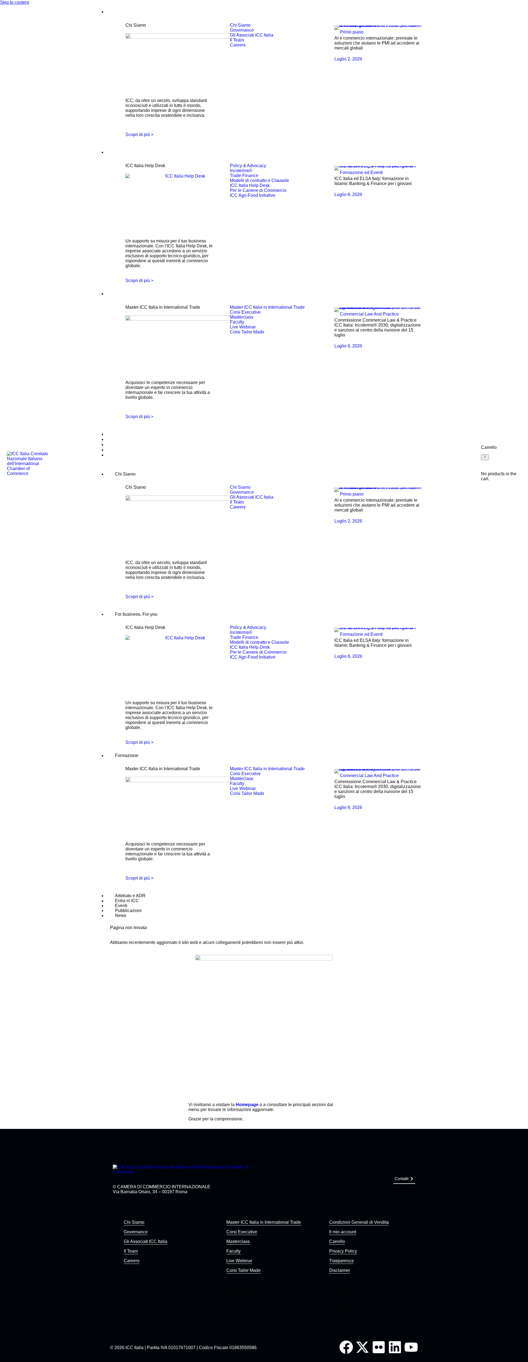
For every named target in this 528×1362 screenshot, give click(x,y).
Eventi (111, 445)
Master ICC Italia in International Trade (263, 1222)
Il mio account (342, 1232)
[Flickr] (379, 1347)
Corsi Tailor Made (243, 1270)
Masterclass (238, 1241)
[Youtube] (411, 1347)
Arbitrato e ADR (118, 434)
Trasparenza (341, 1260)
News (110, 455)
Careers (131, 1260)
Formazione (115, 294)
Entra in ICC (116, 440)
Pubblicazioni (116, 450)
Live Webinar (239, 1260)
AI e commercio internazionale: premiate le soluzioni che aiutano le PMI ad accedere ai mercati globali (376, 43)
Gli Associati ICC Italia (145, 1241)
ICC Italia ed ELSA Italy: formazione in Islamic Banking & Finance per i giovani (373, 181)
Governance (136, 1232)
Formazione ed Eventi (361, 172)
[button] (485, 457)
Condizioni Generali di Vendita (359, 1222)
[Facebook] (346, 1347)
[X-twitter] (362, 1347)
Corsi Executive (241, 1232)
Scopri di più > (139, 134)
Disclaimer (339, 1270)
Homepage (247, 1104)
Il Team (131, 1251)
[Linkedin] (395, 1347)
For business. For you (123, 152)
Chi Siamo (114, 12)
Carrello (337, 1241)
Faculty (233, 1251)
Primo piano (352, 32)
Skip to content (14, 2)
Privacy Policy (343, 1251)
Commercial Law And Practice (369, 314)
